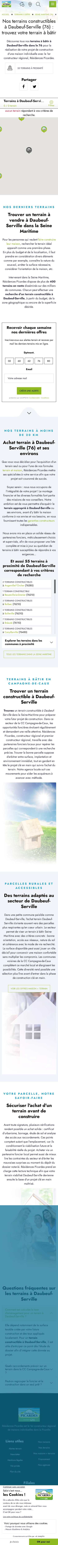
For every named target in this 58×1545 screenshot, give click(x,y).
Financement (44, 1459)
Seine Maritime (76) (44, 14)
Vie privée (15, 1465)
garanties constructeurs (41, 521)
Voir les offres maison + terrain (29, 988)
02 (9, 361)
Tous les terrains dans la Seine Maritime (29, 654)
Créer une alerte (29, 390)
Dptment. (29, 352)
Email (29, 369)
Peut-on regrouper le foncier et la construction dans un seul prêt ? (24, 1383)
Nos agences (44, 1464)
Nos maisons (44, 1441)
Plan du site (15, 1471)
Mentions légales (15, 1460)
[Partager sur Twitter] (34, 86)
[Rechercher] (38, 4)
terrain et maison (12, 470)
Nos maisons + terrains (44, 1453)
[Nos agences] (30, 4)
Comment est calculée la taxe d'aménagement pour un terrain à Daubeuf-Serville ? (24, 1313)
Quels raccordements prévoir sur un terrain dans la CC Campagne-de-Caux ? (27, 1369)
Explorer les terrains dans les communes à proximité (23, 642)
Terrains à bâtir (22, 14)
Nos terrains (44, 1447)
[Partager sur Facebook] (23, 86)
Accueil (5, 14)
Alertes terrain (15, 1448)
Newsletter (15, 1454)
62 (29, 361)
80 (48, 361)
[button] (44, 129)
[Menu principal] (52, 4)
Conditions (45, 398)
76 (39, 361)
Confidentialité (34, 398)
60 (19, 361)
